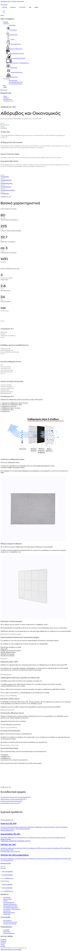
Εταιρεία (4, 7)
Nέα (30, 7)
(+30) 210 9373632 (7, 887)
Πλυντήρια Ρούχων (15, 44)
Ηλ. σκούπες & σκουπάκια (18, 58)
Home (5, 96)
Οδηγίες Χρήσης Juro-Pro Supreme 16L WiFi (13, 799)
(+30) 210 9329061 (7, 884)
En (4, 11)
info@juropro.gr (8, 878)
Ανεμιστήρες (14, 77)
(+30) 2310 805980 (7, 871)
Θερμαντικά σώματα (16, 72)
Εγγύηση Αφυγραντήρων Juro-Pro (10, 803)
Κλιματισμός (13, 30)
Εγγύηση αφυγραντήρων (16, 82)
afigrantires (12, 25)
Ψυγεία (12, 39)
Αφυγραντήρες (13, 34)
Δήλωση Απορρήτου (9, 933)
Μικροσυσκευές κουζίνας (17, 53)
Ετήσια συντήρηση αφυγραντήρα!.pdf (11, 801)
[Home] (4, 4)
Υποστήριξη (22, 7)
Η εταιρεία (6, 930)
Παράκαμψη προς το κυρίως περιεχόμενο (12, 1)
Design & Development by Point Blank (11, 949)
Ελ (4, 12)
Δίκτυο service (13, 80)
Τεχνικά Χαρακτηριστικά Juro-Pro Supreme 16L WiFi (15, 797)
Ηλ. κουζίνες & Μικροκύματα (20, 63)
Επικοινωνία (6, 931)
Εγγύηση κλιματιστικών (15, 83)
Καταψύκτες (13, 67)
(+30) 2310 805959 (7, 875)
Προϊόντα (13, 7)
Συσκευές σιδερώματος (15, 48)
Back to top (4, 90)
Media (36, 7)
